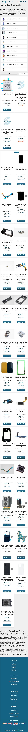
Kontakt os (14, 680)
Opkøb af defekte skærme (14, 681)
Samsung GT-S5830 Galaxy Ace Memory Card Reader (21, 343)
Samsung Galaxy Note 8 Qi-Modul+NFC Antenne (7, 546)
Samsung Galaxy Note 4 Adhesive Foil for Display (21, 377)
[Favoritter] (21, 1)
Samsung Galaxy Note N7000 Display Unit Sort (20, 168)
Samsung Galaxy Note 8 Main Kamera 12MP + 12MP (7, 512)
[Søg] (18, 1)
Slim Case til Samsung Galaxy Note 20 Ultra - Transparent (21, 579)
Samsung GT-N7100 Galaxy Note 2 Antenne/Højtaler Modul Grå (7, 310)
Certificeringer (14, 701)
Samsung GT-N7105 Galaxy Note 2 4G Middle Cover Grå (21, 310)
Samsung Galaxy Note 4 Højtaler (20, 410)
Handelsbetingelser (14, 693)
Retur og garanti (14, 696)
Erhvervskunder (14, 699)
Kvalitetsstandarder (14, 682)
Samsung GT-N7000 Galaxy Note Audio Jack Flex (21, 275)
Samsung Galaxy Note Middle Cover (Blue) (7, 241)
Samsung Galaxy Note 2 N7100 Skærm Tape (7, 377)
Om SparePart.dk (14, 678)
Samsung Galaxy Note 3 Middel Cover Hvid (7, 444)
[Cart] (25, 1)
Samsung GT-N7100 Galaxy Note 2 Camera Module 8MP (7, 344)
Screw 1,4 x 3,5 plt (21, 241)
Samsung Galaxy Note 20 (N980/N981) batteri (21, 130)
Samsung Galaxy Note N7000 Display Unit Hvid (20, 205)
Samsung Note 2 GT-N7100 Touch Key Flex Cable (7, 478)
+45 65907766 (14, 715)
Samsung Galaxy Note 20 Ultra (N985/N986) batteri (7, 94)
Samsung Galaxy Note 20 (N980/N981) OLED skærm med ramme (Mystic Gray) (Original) (7, 131)
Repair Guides (14, 684)
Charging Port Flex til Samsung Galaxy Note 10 (21, 546)
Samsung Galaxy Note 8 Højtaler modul (20, 512)
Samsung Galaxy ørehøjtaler (21, 478)
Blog (14, 685)
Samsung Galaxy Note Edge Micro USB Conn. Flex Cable (20, 445)
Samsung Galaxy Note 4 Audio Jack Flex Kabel (7, 410)
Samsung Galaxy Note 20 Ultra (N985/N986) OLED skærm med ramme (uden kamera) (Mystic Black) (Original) (21, 96)
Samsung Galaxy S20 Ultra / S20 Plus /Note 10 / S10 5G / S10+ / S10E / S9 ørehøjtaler (7, 613)
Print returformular (13, 698)
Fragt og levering (14, 695)
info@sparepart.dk (14, 716)
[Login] (23, 1)
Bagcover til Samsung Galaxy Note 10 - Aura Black (7, 578)
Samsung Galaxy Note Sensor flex (7, 205)
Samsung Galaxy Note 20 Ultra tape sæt (7, 168)
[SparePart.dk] (10, 2)
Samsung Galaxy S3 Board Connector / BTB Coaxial (7, 275)
